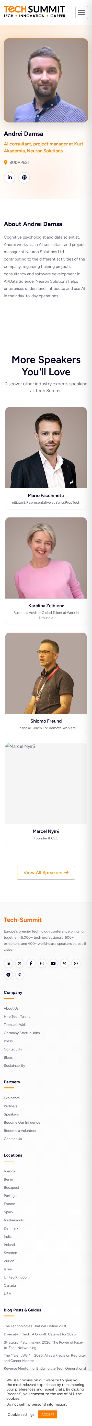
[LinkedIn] (8, 963)
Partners (10, 1106)
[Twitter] (19, 963)
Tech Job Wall (15, 1025)
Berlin (8, 1179)
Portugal (10, 1196)
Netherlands (14, 1220)
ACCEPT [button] (47, 1414)
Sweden (10, 1253)
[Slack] (19, 974)
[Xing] (64, 963)
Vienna (9, 1171)
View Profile (46, 478)
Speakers (11, 1114)
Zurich (9, 1261)
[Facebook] (31, 963)
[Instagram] (42, 963)
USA (7, 1294)
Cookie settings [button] (21, 1414)
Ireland (9, 1245)
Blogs (8, 1057)
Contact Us (13, 1049)
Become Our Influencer (23, 1122)
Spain (8, 1212)
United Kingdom (17, 1277)
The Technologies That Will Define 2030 (35, 1326)
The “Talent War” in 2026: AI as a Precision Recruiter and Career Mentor (45, 1358)
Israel (8, 1269)
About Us (11, 1008)
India (8, 1236)
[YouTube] (53, 963)
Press (8, 1041)
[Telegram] (8, 974)
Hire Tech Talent (17, 1016)
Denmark (11, 1228)
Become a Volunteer (20, 1131)
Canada (10, 1285)
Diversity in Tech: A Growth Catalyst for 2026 (40, 1334)
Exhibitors (12, 1098)
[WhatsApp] (75, 963)
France (9, 1204)
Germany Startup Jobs (22, 1033)
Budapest (11, 1187)
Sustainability (14, 1065)
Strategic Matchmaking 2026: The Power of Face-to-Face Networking (44, 1345)
